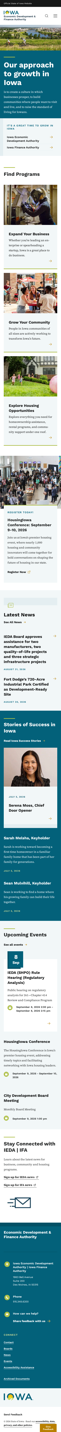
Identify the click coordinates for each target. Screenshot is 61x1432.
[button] (48, 1428)
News (7, 1354)
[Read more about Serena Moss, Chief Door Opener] (50, 818)
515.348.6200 (21, 1301)
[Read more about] (49, 1023)
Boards (8, 1348)
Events (8, 1361)
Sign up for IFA (18, 1185)
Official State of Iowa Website (18, 3)
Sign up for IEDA (19, 1177)
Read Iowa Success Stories (22, 740)
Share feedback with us (29, 1321)
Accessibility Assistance (19, 1367)
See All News (13, 622)
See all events (13, 944)
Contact (9, 1342)
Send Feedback (13, 1414)
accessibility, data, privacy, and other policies (29, 1423)
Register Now (17, 572)
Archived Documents (17, 1378)
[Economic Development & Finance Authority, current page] (11, 12)
